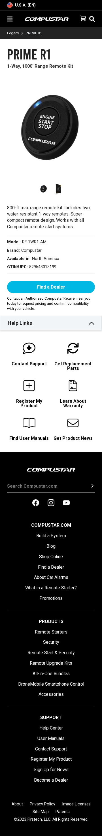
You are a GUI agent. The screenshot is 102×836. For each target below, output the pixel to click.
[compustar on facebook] (35, 503)
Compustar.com (51, 525)
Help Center (51, 728)
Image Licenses (76, 804)
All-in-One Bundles (51, 673)
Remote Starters (51, 632)
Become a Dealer (51, 780)
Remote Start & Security (51, 652)
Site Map (41, 811)
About (17, 804)
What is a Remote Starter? (51, 587)
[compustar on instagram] (51, 503)
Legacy (13, 33)
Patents (63, 811)
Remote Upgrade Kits (51, 663)
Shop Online (51, 556)
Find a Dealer (51, 287)
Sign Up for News (51, 769)
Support (51, 717)
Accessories (51, 694)
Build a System (51, 535)
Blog (51, 546)
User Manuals (51, 738)
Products (51, 621)
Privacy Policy (42, 804)
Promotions (51, 598)
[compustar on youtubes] (66, 503)
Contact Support (51, 749)
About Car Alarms (51, 577)
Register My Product (51, 759)
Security (51, 642)
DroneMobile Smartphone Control (51, 684)
